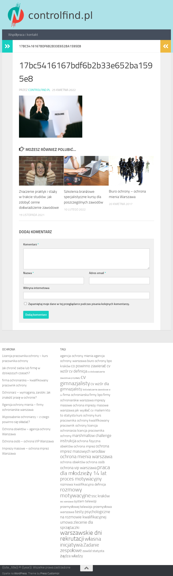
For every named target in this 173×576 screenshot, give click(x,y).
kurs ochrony (85, 415)
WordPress (20, 573)
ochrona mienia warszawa (86, 456)
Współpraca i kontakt (23, 35)
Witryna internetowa (36, 288)
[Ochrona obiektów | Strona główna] (49, 14)
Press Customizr (49, 573)
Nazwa (28, 273)
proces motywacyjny (81, 479)
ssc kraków (100, 496)
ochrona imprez (84, 446)
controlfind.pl (39, 90)
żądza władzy (71, 555)
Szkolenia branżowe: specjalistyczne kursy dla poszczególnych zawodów (83, 196)
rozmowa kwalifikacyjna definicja (83, 484)
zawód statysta (93, 551)
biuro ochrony (96, 361)
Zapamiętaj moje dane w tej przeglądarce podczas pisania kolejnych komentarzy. (79, 304)
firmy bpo (96, 395)
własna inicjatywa (80, 541)
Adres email (97, 273)
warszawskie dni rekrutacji (81, 535)
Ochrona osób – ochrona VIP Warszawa (28, 441)
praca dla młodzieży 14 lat (85, 470)
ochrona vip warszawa (78, 467)
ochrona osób (95, 462)
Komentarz (31, 244)
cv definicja (78, 371)
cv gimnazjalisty (75, 380)
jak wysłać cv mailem (90, 410)
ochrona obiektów (72, 462)
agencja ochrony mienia (76, 356)
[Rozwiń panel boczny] (7, 46)
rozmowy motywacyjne (75, 492)
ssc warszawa (66, 501)
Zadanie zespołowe (79, 547)
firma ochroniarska (76, 395)
